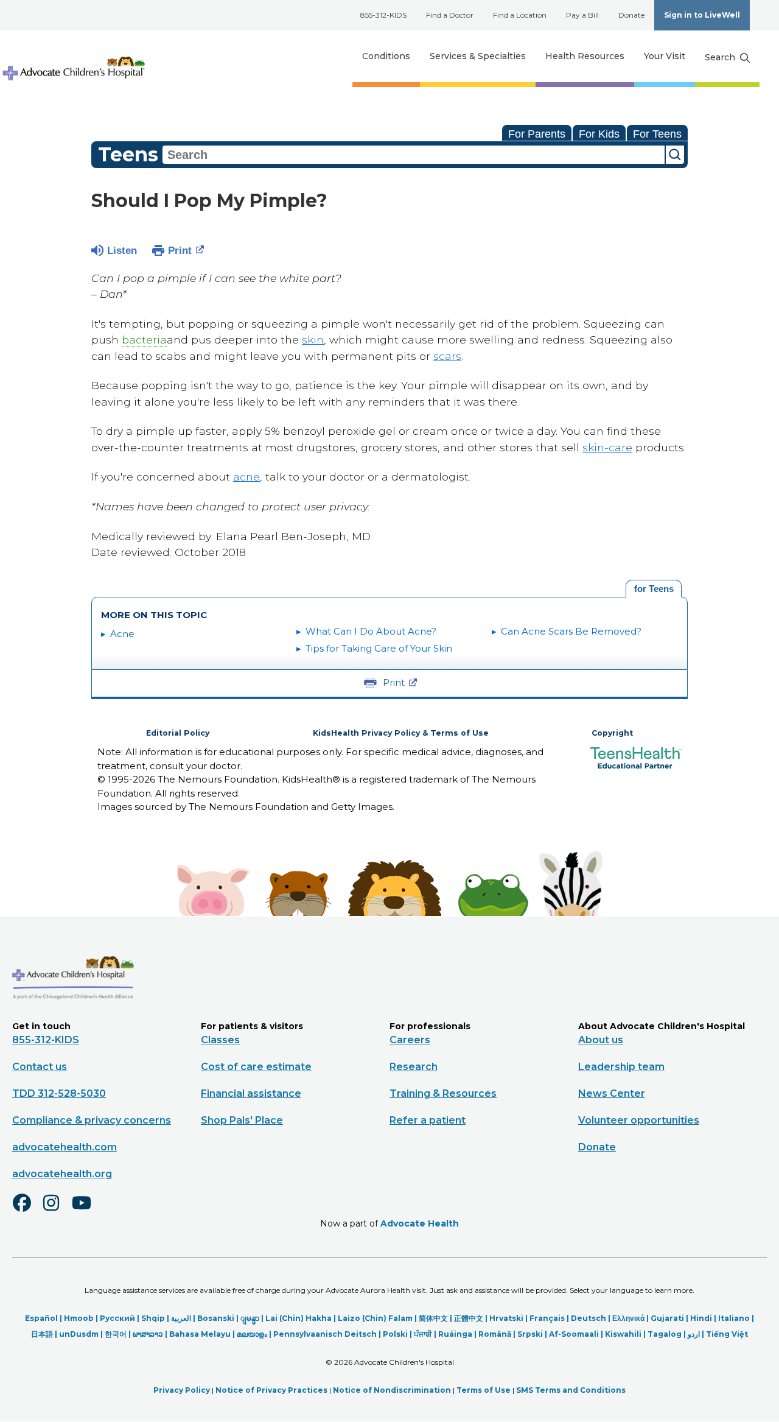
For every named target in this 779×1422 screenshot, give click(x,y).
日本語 (42, 1334)
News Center (611, 1093)
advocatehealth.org (62, 1174)
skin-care (607, 447)
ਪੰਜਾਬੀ (423, 1334)
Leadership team (621, 1066)
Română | (497, 1334)
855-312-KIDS (383, 14)
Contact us (39, 1066)
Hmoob (79, 1318)
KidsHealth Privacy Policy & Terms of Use (401, 732)
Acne (122, 633)
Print (180, 250)
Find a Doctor (449, 14)
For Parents (536, 134)
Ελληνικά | (631, 1318)
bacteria (144, 339)
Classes (220, 1040)
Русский (117, 1318)
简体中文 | (436, 1318)
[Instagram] (56, 1210)
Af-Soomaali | (577, 1334)
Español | (44, 1318)
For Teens (657, 134)
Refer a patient (428, 1120)
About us (600, 1040)
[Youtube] (86, 1210)
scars (447, 356)
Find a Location (520, 14)
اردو (694, 1334)
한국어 (116, 1334)
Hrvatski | (509, 1318)
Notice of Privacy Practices (271, 1390)
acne (246, 476)
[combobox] (413, 155)
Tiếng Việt (727, 1334)
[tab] (654, 589)
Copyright (612, 732)
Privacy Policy (181, 1390)
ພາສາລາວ (148, 1334)
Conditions (386, 56)
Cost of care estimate (256, 1066)
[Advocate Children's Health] (73, 56)
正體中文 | (471, 1318)
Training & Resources (443, 1093)
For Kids (599, 134)
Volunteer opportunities (638, 1120)
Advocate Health (419, 1223)
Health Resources (584, 56)
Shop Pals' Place (242, 1120)
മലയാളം (252, 1334)
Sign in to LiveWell (702, 14)
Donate (631, 14)
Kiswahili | (626, 1334)
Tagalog (665, 1334)
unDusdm (79, 1334)
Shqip (153, 1318)
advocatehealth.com (64, 1147)
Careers (410, 1040)
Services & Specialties (478, 56)
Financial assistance (251, 1093)
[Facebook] (26, 1210)
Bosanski (215, 1318)
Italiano (734, 1318)
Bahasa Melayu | (203, 1334)
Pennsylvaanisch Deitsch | (328, 1334)
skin (313, 339)
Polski (395, 1334)
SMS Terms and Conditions (571, 1390)
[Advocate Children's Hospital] (73, 1017)
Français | (550, 1318)
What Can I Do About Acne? (371, 631)
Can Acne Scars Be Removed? (571, 631)
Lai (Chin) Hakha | (301, 1318)
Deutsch (588, 1318)
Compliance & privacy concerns (91, 1120)
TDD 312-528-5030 (59, 1093)
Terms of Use (483, 1390)
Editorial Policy (177, 732)
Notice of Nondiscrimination (392, 1390)
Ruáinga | (458, 1334)
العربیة (181, 1318)
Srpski (530, 1334)
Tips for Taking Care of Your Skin (379, 648)
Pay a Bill (582, 14)
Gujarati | (670, 1318)
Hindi (701, 1318)
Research (414, 1066)
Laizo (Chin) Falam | (378, 1318)
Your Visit (664, 56)
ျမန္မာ (249, 1318)
